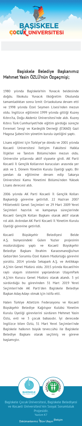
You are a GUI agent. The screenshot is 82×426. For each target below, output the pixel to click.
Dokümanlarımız (28, 421)
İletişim (58, 419)
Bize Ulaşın (46, 421)
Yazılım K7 (41, 414)
